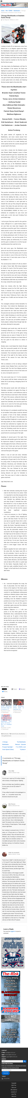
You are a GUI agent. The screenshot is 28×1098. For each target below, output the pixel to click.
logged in (12, 931)
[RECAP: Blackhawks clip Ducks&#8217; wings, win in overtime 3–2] (6, 702)
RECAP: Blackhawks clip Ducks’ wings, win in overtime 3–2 (6, 707)
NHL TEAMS (9, 10)
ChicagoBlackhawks (6, 735)
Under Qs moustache (13, 852)
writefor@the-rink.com (10, 1054)
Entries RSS (6, 1078)
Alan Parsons (11, 804)
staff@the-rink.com (10, 1052)
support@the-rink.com (11, 1056)
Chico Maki (11, 771)
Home (2, 10)
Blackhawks (17, 10)
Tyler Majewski (5, 19)
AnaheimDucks (15, 733)
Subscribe (5, 1073)
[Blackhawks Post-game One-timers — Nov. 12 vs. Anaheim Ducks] (6, 717)
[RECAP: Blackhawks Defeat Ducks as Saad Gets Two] (18, 702)
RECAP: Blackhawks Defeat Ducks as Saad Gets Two (18, 707)
